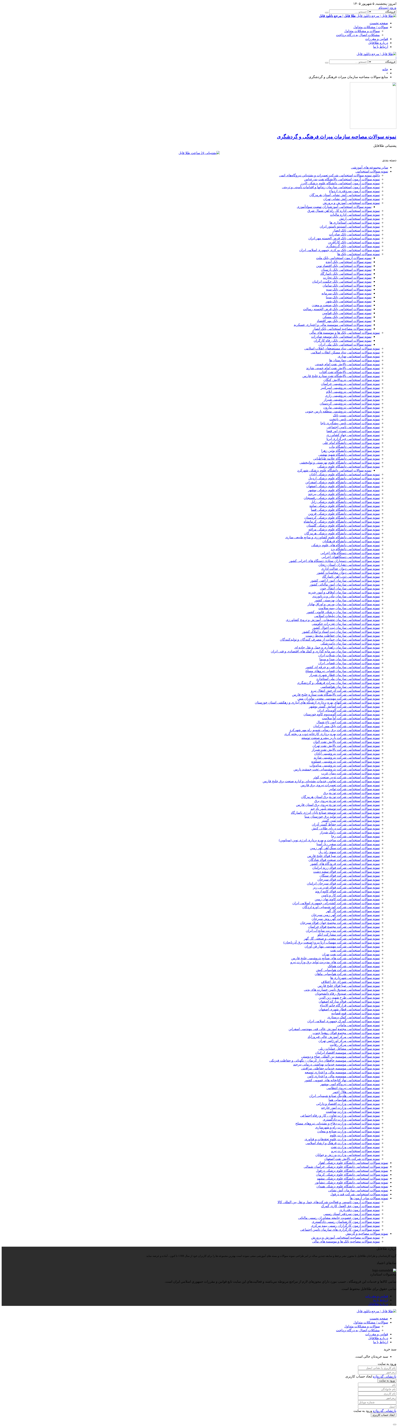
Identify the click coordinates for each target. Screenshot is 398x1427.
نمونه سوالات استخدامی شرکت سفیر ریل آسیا (348, 844)
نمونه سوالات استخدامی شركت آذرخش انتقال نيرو (345, 690)
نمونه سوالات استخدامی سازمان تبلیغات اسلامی (347, 616)
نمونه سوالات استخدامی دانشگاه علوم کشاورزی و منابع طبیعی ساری (332, 537)
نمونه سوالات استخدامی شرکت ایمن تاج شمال (348, 722)
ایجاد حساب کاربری (384, 1414)
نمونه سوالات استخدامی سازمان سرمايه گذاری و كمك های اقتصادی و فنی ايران (325, 651)
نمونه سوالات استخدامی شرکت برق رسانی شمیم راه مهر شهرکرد (335, 730)
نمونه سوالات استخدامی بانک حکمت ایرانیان (341, 281)
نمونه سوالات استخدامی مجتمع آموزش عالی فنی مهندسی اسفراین (334, 1029)
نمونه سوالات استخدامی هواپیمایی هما (354, 1100)
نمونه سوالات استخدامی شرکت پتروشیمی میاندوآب (344, 765)
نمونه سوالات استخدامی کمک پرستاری (353, 1017)
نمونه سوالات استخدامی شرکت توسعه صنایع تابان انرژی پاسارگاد (335, 812)
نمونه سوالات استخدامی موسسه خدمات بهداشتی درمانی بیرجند (336, 1064)
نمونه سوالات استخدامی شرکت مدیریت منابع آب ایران (343, 930)
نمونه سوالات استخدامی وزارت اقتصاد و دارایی (348, 1103)
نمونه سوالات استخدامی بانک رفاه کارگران (342, 340)
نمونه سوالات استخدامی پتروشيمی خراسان (350, 384)
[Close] (394, 1424)
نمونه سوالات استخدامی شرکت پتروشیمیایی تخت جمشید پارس (337, 769)
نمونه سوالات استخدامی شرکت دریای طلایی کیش (346, 828)
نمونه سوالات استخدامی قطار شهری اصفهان (349, 1009)
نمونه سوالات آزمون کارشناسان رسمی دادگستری (346, 1221)
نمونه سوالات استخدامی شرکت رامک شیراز (350, 832)
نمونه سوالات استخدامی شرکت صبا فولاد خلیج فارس (343, 856)
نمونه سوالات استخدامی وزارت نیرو (355, 1151)
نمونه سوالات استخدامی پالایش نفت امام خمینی (347, 364)
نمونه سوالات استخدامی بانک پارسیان (346, 269)
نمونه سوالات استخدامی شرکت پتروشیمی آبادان (347, 753)
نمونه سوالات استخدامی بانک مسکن (347, 317)
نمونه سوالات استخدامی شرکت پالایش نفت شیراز (346, 749)
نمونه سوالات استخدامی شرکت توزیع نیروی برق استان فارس (338, 804)
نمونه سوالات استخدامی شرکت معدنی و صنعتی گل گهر (342, 938)
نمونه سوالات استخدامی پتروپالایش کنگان (351, 380)
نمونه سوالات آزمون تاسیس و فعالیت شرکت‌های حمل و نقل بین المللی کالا (329, 1202)
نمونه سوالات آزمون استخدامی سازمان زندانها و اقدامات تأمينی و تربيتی (331, 187)
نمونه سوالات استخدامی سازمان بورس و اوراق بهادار (344, 604)
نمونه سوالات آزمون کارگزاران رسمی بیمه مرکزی (345, 1225)
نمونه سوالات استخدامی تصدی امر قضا (353, 431)
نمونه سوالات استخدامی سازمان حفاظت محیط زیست (343, 635)
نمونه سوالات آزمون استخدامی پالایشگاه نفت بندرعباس (342, 179)
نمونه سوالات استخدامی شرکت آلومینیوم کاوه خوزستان (341, 714)
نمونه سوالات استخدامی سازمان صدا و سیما (349, 659)
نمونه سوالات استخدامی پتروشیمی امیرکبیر (350, 387)
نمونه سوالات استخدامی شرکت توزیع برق (351, 793)
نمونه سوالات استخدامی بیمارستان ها (354, 360)
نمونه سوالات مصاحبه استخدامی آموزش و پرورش (345, 1237)
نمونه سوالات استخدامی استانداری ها (355, 222)
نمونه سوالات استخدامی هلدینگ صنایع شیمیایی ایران (344, 1096)
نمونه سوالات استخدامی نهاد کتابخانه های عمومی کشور (342, 1080)
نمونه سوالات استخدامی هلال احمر (356, 1092)
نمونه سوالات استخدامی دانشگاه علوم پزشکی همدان (352, 1186)
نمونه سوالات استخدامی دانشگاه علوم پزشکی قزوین (344, 513)
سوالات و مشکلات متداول (362, 31)
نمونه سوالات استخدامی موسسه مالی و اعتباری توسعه (342, 1072)
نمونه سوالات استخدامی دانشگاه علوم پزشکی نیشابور (351, 1182)
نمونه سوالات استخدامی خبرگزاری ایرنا (353, 439)
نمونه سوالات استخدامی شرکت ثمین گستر (351, 820)
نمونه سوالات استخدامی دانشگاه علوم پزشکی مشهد (352, 1178)
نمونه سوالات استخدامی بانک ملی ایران (344, 344)
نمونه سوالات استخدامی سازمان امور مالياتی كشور (345, 584)
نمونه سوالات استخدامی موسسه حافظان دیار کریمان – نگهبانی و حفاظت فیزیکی (324, 1060)
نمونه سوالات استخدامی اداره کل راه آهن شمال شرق (343, 210)
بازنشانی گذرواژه (384, 1376)
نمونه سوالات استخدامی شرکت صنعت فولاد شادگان (344, 860)
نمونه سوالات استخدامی (372, 171)
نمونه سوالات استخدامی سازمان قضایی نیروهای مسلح (342, 671)
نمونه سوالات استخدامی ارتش (359, 218)
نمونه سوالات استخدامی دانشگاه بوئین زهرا (350, 450)
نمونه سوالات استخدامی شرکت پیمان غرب (350, 773)
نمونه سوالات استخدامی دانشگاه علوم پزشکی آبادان (344, 474)
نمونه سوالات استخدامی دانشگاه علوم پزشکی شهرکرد (334, 470)
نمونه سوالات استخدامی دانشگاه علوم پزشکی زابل (345, 502)
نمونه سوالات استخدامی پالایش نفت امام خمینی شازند (343, 368)
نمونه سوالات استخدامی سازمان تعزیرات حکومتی (346, 624)
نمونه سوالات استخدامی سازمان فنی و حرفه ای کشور (343, 667)
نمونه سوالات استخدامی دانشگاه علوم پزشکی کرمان (352, 1174)
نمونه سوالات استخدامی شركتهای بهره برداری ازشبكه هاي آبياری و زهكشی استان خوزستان (317, 702)
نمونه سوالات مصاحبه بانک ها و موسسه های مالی (346, 1241)
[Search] (326, 12)
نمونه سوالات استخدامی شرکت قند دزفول (359, 1194)
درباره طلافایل (378, 43)
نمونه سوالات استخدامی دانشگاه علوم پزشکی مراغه (344, 529)
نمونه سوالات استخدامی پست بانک (356, 415)
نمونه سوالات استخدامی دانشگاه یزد (355, 549)
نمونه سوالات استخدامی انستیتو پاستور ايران (350, 226)
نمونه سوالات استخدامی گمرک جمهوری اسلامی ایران (343, 1021)
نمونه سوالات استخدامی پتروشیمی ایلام (353, 391)
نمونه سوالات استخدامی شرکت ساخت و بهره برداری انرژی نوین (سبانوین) (329, 840)
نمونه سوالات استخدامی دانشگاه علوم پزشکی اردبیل (344, 478)
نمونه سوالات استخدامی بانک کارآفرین (354, 242)
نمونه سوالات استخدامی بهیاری (359, 356)
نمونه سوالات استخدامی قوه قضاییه (355, 1013)
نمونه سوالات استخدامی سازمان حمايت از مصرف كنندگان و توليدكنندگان (330, 639)
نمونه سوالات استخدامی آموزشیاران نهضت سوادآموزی (334, 207)
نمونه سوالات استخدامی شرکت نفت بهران (351, 954)
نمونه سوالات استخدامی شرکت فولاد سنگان (349, 875)
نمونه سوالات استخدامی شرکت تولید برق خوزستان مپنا (342, 816)
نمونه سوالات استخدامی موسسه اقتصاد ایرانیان (347, 1052)
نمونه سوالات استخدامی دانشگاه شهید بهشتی (349, 454)
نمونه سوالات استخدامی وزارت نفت (355, 1147)
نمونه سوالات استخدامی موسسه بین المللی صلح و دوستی (340, 1056)
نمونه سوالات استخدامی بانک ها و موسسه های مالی (344, 332)
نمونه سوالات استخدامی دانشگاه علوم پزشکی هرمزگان (342, 533)
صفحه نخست (379, 23)
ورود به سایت (387, 1380)
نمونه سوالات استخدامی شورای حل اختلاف (350, 981)
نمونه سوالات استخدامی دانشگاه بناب (354, 446)
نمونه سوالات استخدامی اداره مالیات (355, 214)
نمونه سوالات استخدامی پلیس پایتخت (354, 419)
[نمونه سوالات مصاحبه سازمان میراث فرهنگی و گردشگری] (373, 127)
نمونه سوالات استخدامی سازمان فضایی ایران (349, 663)
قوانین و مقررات (376, 39)
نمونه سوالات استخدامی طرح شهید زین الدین (349, 997)
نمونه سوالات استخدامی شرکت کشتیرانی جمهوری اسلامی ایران (336, 903)
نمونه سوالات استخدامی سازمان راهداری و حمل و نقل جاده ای (337, 647)
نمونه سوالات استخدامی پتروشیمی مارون (351, 407)
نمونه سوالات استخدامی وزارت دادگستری (351, 1119)
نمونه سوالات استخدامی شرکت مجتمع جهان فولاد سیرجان (340, 922)
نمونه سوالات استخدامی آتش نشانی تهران (351, 199)
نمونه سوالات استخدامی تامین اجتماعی (353, 427)
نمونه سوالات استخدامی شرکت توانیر (354, 789)
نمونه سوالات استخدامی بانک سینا (348, 297)
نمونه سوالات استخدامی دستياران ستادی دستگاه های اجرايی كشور (334, 561)
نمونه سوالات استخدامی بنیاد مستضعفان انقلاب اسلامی (342, 348)
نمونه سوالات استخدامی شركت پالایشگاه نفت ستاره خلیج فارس (336, 694)
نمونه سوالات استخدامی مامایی (358, 1025)
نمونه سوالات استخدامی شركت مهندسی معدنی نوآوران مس (338, 698)
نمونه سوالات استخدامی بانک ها (358, 254)
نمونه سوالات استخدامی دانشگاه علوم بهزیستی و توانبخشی (340, 462)
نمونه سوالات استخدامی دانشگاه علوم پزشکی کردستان (342, 517)
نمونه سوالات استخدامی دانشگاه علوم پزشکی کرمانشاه (342, 521)
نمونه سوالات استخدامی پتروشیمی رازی (352, 395)
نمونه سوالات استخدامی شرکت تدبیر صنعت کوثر (346, 777)
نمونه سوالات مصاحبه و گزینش (367, 1233)
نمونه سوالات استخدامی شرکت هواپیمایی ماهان (347, 974)
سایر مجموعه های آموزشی (369, 167)
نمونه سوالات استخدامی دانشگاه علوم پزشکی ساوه (344, 505)
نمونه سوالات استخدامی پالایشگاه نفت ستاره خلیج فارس (341, 376)
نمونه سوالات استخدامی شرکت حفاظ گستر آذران (346, 824)
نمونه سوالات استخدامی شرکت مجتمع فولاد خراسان (344, 926)
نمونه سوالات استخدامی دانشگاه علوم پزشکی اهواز (353, 1162)
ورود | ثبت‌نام (387, 7)
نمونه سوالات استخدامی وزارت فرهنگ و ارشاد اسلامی (343, 1143)
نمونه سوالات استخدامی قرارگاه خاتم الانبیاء (350, 1005)
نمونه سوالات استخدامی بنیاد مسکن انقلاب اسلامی (345, 352)
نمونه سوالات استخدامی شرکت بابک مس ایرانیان (346, 726)
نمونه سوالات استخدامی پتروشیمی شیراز (352, 399)
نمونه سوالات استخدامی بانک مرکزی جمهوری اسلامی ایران (339, 250)
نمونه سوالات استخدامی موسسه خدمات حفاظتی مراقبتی (340, 1068)
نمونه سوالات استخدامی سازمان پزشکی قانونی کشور (343, 612)
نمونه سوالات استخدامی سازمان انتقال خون (350, 588)
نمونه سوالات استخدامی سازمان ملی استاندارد (348, 679)
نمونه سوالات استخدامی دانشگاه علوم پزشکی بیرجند (344, 494)
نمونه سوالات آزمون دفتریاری (359, 1210)
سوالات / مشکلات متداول (370, 27)
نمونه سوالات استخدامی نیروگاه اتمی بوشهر (350, 1084)
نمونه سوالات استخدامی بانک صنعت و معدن (341, 305)
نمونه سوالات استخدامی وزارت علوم (355, 1135)
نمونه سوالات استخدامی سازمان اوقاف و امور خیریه (344, 592)
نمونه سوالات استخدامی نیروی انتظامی (353, 1088)
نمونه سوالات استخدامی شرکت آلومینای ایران (348, 710)
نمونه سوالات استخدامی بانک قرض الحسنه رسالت (337, 309)
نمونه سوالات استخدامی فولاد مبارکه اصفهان (349, 1001)
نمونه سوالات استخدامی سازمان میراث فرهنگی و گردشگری (338, 683)
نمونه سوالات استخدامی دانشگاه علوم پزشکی (348, 466)
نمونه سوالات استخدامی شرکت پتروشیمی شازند (347, 757)
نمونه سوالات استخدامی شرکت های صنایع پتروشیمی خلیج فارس (335, 958)
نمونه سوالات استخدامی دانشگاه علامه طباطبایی (346, 458)
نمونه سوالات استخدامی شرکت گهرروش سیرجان (346, 919)
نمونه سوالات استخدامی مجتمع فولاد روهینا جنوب (346, 1033)
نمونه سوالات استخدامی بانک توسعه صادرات (341, 336)
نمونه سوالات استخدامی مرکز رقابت (355, 1044)
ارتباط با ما (380, 46)
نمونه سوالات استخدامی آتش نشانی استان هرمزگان (344, 195)
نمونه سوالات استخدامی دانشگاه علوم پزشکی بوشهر (344, 490)
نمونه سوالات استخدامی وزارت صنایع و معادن (348, 1131)
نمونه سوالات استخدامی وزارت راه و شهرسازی (347, 1127)
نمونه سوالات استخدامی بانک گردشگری (353, 246)
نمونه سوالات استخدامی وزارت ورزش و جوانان (347, 1155)
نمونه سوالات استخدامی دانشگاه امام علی (351, 443)
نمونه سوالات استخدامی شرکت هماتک (354, 966)
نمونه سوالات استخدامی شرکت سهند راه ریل (349, 852)
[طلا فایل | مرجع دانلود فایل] (376, 54)
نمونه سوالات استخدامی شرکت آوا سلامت (351, 718)
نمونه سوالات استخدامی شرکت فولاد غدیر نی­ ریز (346, 887)
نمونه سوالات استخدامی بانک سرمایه (346, 293)
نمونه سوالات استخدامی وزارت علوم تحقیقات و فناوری (342, 1139)
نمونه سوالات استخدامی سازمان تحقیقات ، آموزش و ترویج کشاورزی (333, 620)
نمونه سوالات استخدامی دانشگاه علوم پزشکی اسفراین (342, 482)
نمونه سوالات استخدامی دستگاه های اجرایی (350, 553)
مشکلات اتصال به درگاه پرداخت (358, 35)
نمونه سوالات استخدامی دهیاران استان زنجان (349, 564)
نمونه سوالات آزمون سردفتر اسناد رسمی (351, 1214)
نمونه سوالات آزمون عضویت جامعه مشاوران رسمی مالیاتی (339, 1218)
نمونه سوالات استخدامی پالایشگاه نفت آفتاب (349, 372)
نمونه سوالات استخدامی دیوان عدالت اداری (350, 568)
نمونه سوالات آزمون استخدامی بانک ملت (343, 258)
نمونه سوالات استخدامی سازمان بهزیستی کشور (347, 600)
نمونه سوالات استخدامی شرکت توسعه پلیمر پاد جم (345, 808)
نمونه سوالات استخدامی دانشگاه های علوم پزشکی (345, 545)
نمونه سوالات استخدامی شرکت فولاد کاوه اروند (347, 891)
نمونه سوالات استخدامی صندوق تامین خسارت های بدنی (342, 989)
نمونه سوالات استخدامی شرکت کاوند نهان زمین (347, 899)
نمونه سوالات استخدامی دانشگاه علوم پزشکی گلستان (343, 525)
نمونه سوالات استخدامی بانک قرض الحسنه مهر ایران (344, 238)
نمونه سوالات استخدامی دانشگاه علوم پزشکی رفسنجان (342, 498)
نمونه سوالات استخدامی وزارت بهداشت (353, 1111)
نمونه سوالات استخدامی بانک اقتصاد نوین (343, 266)
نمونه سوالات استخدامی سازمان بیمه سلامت (349, 608)
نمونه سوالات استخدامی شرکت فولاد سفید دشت (346, 871)
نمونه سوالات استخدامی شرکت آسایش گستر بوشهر (344, 706)
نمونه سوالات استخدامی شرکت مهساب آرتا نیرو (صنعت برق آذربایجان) (331, 942)
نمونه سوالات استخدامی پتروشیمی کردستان (350, 403)
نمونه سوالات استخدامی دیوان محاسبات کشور (348, 572)
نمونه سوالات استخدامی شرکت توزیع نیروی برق (347, 801)
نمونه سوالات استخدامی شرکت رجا (355, 836)
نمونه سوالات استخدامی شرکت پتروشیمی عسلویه (345, 761)
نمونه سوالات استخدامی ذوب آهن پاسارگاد (351, 576)
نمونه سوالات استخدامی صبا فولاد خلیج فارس (349, 985)
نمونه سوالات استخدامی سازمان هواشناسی (350, 686)
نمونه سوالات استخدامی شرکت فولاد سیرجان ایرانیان (343, 883)
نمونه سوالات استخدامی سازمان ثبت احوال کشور (346, 627)
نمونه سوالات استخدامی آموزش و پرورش (351, 203)
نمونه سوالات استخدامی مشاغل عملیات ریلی (349, 1048)
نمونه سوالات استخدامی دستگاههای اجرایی (351, 557)
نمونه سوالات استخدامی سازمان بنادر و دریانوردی (346, 596)
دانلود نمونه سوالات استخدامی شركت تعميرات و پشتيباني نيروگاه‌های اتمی (329, 175)
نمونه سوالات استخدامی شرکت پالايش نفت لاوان (346, 742)
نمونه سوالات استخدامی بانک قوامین (346, 313)
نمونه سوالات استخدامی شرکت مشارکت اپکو (349, 934)
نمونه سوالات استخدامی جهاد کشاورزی (353, 435)
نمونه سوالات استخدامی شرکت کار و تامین (350, 895)
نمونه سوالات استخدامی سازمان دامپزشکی (350, 643)
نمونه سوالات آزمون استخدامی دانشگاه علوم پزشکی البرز (340, 183)
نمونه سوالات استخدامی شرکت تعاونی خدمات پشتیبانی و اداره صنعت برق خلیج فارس (321, 781)
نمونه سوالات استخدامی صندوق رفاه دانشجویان (347, 993)
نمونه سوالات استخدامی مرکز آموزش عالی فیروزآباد (344, 1037)
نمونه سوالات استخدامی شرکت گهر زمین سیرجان (345, 915)
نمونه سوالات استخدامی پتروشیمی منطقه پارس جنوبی (342, 411)
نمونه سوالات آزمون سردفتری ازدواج (354, 191)
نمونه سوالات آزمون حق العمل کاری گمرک (350, 1206)
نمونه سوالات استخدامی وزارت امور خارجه (350, 1107)
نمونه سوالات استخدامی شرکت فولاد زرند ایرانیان (346, 867)
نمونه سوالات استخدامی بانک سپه (348, 289)
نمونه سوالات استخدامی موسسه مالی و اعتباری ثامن (343, 1076)
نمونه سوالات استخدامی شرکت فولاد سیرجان (348, 879)
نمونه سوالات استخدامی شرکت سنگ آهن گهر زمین (345, 848)
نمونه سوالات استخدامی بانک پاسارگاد (345, 273)
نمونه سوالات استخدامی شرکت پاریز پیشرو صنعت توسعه (340, 738)
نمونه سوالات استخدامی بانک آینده (348, 262)
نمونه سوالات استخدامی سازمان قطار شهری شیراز (344, 675)
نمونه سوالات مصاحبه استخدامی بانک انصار (342, 328)
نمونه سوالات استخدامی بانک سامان (347, 285)
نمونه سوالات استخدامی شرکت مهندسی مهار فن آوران (342, 946)
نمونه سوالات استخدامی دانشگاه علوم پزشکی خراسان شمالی (346, 1166)
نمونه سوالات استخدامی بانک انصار (356, 230)
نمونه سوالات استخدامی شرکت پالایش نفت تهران (346, 745)
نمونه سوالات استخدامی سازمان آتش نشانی (358, 1190)
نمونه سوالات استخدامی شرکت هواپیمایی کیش (348, 970)
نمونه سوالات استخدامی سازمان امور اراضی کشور (345, 580)
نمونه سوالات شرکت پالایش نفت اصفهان (352, 1159)
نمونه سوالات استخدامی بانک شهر (348, 301)
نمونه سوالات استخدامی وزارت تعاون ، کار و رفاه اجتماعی (340, 1115)
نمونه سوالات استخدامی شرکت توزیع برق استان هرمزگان (340, 797)
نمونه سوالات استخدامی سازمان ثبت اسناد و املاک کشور (341, 631)
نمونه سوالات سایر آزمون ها (369, 1198)
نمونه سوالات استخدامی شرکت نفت (355, 950)
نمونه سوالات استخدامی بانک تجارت (347, 277)
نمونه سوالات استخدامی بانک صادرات (354, 234)
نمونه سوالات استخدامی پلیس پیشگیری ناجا (350, 423)
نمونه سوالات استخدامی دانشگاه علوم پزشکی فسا (345, 509)
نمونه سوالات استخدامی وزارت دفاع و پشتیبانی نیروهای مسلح (337, 1123)
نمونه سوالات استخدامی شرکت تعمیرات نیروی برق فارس (340, 785)
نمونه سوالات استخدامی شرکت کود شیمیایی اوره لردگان (341, 907)
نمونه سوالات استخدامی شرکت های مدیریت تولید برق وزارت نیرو (335, 962)
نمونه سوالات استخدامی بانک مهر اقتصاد (344, 321)
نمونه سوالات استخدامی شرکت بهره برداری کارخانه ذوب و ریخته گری (332, 734)
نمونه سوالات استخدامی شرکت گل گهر (353, 911)
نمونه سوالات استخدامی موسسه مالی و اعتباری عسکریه (332, 325)
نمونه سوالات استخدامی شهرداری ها (355, 978)
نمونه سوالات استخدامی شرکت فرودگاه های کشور (345, 863)
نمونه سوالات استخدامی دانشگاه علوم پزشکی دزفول (352, 1170)
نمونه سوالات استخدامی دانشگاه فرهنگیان (351, 541)
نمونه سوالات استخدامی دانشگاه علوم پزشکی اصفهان (343, 486)
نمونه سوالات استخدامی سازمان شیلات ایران (349, 655)
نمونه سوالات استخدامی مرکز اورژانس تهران (349, 1041)
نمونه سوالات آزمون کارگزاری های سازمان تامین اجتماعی (340, 1229)
